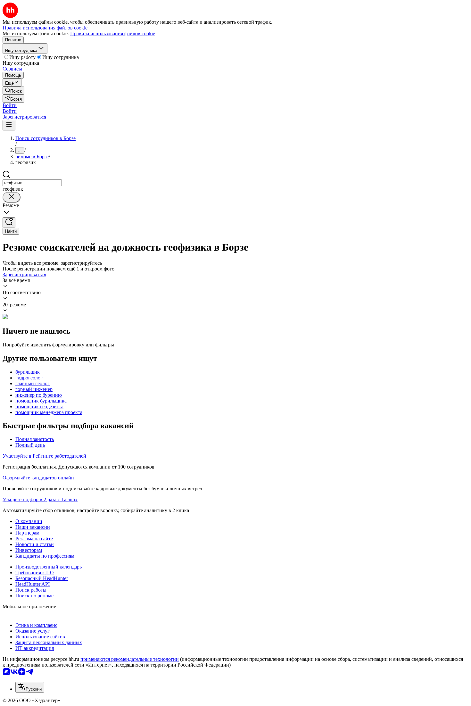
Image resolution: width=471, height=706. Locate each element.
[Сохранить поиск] (9, 222)
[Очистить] (12, 197)
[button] (10, 105)
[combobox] (32, 182)
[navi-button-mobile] (9, 125)
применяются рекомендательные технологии (129, 659)
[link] (13, 91)
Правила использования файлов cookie (112, 33)
